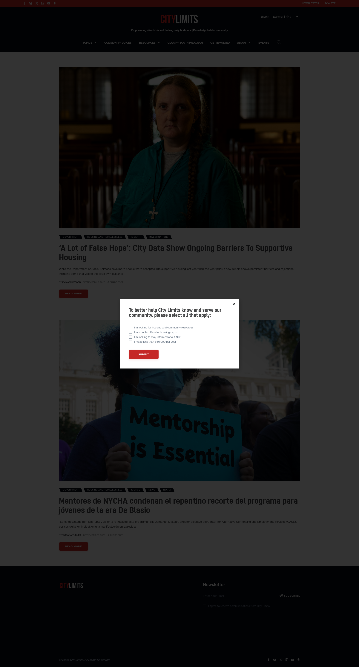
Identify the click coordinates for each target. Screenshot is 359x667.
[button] (234, 303)
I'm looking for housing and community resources (163, 327)
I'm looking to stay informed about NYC (157, 337)
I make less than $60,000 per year (155, 341)
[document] (179, 333)
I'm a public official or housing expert (156, 332)
